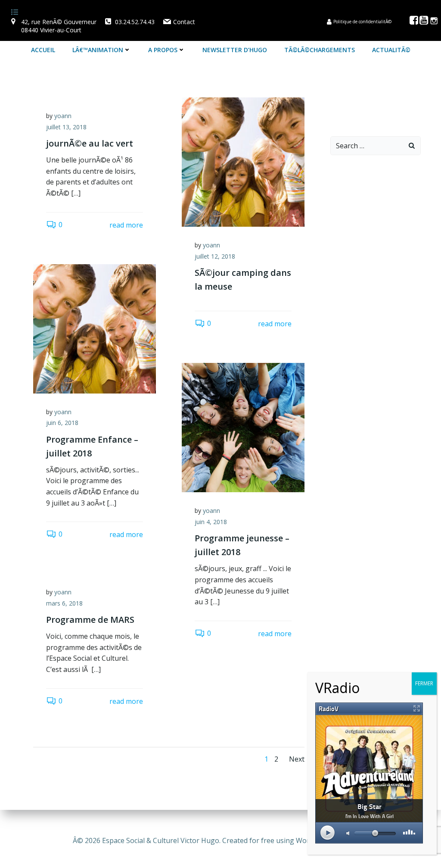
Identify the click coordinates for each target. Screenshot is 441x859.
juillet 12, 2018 (215, 256)
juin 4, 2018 (211, 522)
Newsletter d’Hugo (234, 50)
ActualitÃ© (391, 50)
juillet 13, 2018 (66, 127)
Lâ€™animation (97, 50)
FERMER (424, 683)
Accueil (43, 50)
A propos (162, 50)
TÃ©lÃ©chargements (319, 50)
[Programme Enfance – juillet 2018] (94, 328)
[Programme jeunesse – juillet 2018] (243, 426)
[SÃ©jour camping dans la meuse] (243, 161)
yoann (62, 116)
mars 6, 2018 (64, 603)
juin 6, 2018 (62, 423)
